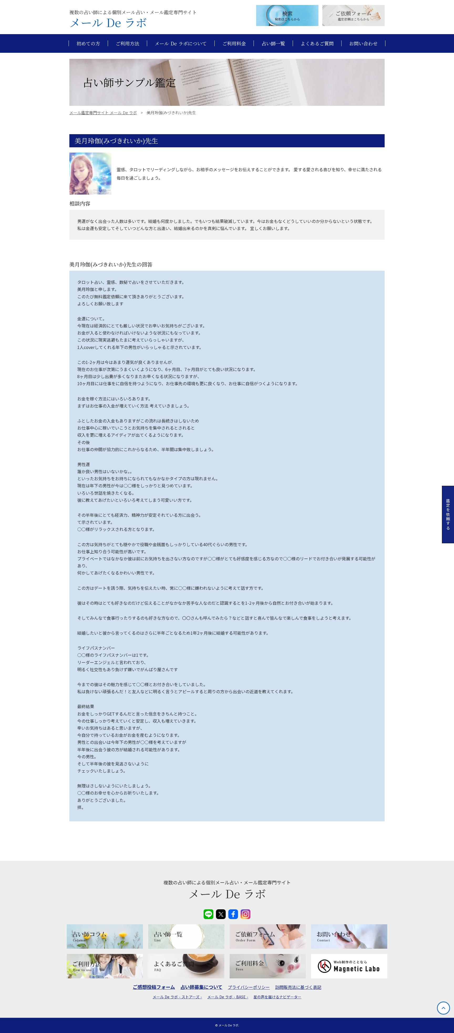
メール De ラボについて (181, 43)
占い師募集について (201, 987)
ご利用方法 (127, 43)
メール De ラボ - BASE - (227, 996)
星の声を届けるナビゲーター (277, 996)
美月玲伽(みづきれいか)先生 (116, 140)
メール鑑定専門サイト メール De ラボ (103, 112)
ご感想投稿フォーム (154, 987)
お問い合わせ (363, 43)
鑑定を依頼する (448, 514)
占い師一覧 (273, 43)
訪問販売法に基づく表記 (298, 987)
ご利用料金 (234, 43)
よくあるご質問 (317, 43)
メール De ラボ (108, 22)
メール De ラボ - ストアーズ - (177, 996)
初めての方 (88, 43)
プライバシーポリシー (249, 987)
